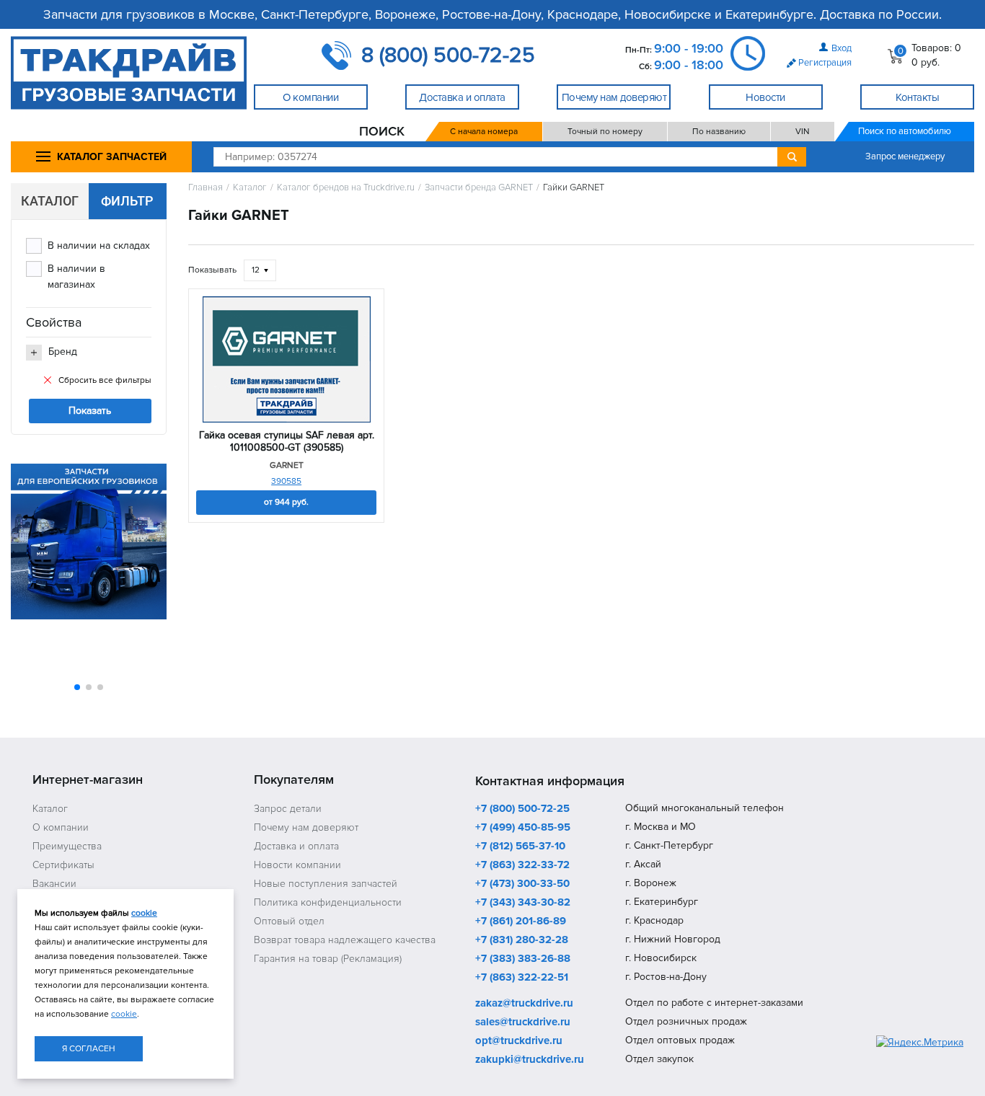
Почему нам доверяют (306, 827)
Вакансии (54, 884)
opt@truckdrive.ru (518, 1041)
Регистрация (825, 62)
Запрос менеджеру (905, 156)
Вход (841, 48)
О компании (60, 827)
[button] (77, 687)
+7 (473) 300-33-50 (522, 884)
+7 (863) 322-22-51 (521, 977)
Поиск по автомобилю (904, 131)
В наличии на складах (99, 245)
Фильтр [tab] (127, 200)
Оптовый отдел (289, 921)
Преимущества (67, 846)
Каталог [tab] (50, 200)
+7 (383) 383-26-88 (522, 959)
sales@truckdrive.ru (522, 1022)
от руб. (286, 502)
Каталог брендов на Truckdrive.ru (346, 188)
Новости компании (297, 865)
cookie (144, 913)
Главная (205, 188)
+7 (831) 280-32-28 (521, 940)
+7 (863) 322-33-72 (522, 865)
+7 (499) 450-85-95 (522, 827)
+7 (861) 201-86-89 (520, 921)
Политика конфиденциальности (328, 902)
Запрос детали (288, 809)
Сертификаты (63, 865)
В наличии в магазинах (76, 276)
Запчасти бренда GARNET (479, 188)
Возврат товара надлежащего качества (345, 940)
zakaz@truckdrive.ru (524, 1003)
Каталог (250, 188)
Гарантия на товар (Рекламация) (328, 959)
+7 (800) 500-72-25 (522, 809)
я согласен (88, 1048)
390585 (286, 481)
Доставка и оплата (296, 846)
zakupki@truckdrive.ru (529, 1060)
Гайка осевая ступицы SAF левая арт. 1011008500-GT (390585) (286, 442)
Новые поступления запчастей (325, 884)
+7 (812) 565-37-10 (520, 846)
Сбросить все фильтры (104, 380)
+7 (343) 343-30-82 (522, 902)
